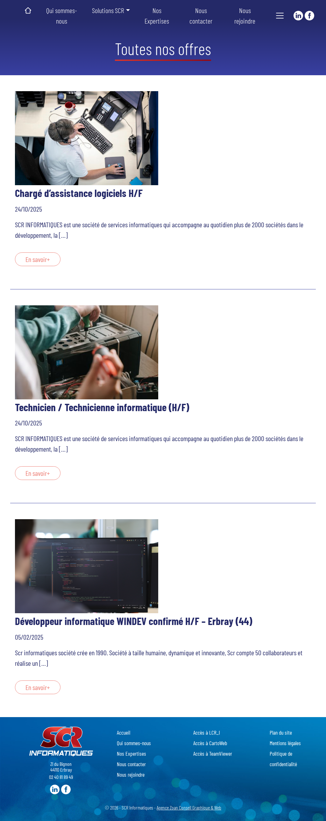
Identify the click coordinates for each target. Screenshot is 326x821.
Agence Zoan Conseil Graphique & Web (189, 807)
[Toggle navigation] (279, 16)
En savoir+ (37, 259)
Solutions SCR (108, 10)
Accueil (28, 11)
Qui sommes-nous (61, 15)
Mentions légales (285, 742)
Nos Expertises (157, 15)
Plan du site (281, 732)
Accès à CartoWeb (210, 742)
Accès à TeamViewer (212, 753)
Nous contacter (200, 15)
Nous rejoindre (244, 15)
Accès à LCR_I (206, 732)
